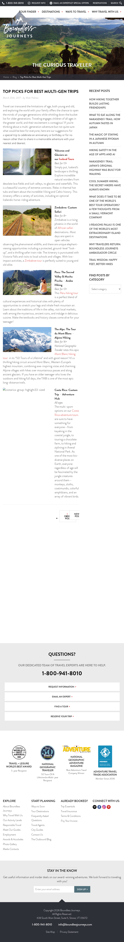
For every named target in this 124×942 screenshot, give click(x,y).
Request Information (61, 686)
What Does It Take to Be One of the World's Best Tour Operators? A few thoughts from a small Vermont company (105, 207)
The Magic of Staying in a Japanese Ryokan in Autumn (104, 139)
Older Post (67, 517)
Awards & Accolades (13, 839)
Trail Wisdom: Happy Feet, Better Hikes (103, 262)
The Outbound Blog (41, 839)
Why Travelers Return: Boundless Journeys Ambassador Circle (105, 248)
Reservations (100, 3)
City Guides (37, 830)
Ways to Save (38, 806)
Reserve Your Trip (61, 716)
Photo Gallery (10, 844)
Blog (15, 77)
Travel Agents (38, 825)
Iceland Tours (66, 159)
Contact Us (37, 834)
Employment (9, 834)
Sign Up (81, 889)
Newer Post (78, 515)
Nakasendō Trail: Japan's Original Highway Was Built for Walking (105, 168)
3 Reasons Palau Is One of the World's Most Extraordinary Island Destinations (105, 231)
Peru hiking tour (69, 293)
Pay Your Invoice (69, 821)
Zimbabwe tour (33, 261)
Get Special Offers (79, 3)
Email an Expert (61, 696)
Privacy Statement (69, 932)
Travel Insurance (69, 811)
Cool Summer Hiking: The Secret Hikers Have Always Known (105, 185)
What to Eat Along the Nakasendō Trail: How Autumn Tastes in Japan (104, 121)
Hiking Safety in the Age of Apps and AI (103, 152)
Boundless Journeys (20, 29)
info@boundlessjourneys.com (75, 924)
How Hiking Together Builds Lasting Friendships (104, 104)
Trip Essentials (68, 806)
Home (6, 77)
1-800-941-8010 (62, 673)
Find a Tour (61, 706)
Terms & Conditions (71, 816)
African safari (65, 228)
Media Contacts (11, 849)
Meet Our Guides (12, 830)
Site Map (50, 932)
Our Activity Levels (12, 820)
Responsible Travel (12, 825)
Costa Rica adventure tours (67, 413)
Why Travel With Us (13, 815)
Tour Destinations (40, 811)
